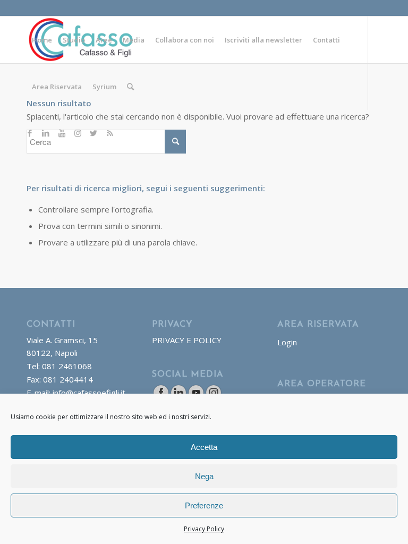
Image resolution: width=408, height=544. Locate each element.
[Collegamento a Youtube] (62, 133)
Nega (204, 476)
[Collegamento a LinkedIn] (46, 133)
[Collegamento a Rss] (109, 133)
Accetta (204, 447)
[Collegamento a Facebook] (30, 133)
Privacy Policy (204, 528)
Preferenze (204, 505)
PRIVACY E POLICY (187, 340)
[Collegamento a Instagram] (78, 133)
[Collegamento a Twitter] (93, 133)
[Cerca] (130, 86)
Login (287, 342)
